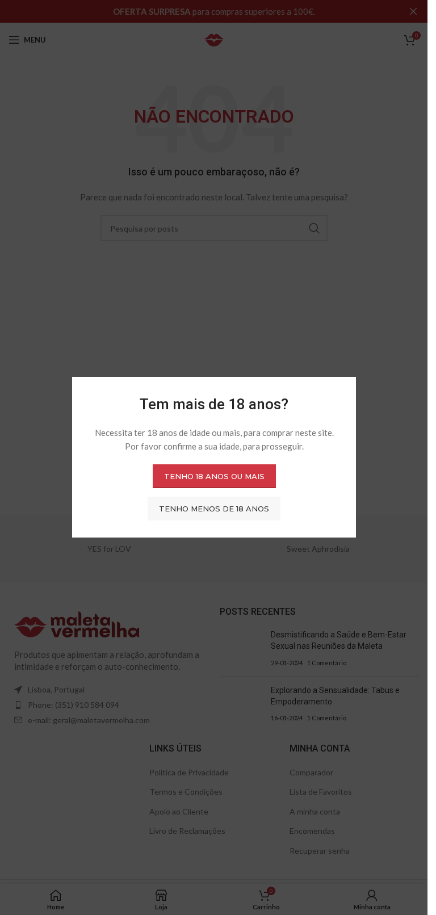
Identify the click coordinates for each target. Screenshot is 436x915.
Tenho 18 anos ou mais (214, 476)
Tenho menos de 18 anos (214, 508)
